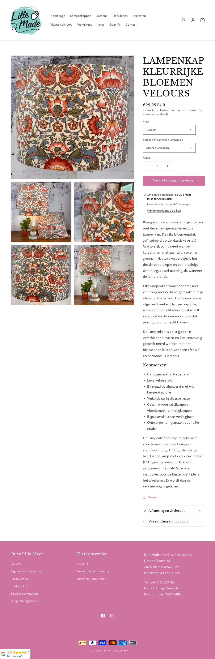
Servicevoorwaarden (24, 593)
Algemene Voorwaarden (26, 571)
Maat (146, 121)
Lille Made (101, 650)
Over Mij (16, 564)
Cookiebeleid (19, 586)
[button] (184, 20)
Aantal (147, 157)
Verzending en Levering (93, 571)
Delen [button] (152, 497)
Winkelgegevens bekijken (164, 210)
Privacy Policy (19, 579)
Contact (82, 564)
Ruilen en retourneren (91, 579)
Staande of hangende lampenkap (163, 139)
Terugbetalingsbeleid (24, 601)
